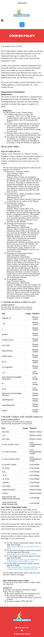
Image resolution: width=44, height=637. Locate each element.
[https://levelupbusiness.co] (22, 616)
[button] (2, 20)
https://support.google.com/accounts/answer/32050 (24, 547)
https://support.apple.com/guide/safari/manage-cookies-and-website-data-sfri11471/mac (23, 568)
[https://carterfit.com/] (21, 12)
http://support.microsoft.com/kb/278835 (21, 554)
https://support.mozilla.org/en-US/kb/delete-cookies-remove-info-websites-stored (23, 561)
